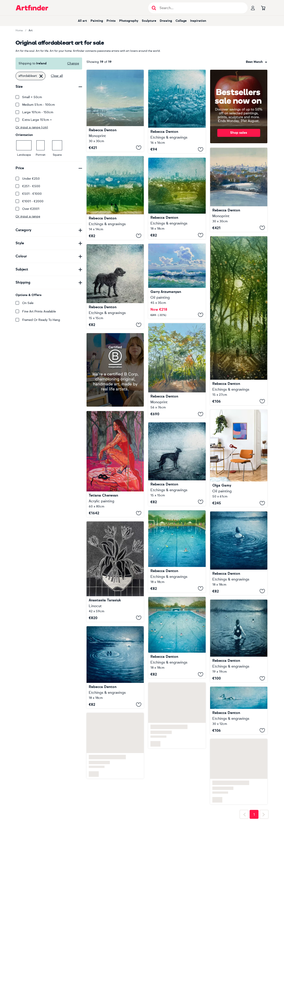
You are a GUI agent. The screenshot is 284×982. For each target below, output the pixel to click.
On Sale (28, 303)
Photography (128, 21)
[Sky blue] (238, 458)
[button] (256, 62)
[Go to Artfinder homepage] (32, 7)
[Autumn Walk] (238, 320)
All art (82, 21)
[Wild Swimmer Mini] (238, 553)
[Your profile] (253, 8)
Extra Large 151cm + (37, 120)
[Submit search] (154, 7)
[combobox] (256, 62)
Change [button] (73, 63)
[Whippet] (176, 464)
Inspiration (198, 21)
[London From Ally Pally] (176, 111)
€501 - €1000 (32, 194)
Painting (97, 21)
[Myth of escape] (115, 464)
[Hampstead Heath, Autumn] (176, 370)
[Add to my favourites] (139, 148)
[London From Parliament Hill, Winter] (238, 190)
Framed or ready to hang (41, 320)
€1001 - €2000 (32, 201)
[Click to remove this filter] (41, 76)
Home (19, 30)
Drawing (166, 21)
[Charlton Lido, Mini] (176, 727)
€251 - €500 (31, 186)
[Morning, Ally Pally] (115, 198)
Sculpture (149, 21)
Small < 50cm (32, 97)
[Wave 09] (176, 281)
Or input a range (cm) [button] (32, 127)
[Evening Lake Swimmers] (115, 667)
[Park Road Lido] (176, 551)
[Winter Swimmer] (238, 641)
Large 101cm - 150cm (37, 112)
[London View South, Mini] (176, 198)
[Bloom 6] (115, 571)
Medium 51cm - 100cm (38, 105)
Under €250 (31, 179)
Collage (181, 21)
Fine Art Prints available (39, 311)
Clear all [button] (57, 76)
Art (31, 30)
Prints (111, 21)
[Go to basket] (263, 8)
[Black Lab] (115, 286)
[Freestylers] (238, 710)
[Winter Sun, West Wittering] (115, 111)
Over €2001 (30, 209)
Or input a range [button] (28, 216)
